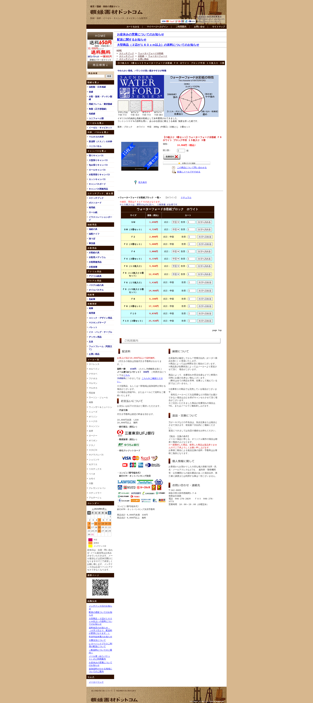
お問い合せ (199, 26)
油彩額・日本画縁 (97, 87)
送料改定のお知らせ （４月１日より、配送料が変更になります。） (100, 630)
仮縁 (91, 92)
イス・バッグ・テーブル (100, 332)
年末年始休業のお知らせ (100, 636)
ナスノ (92, 445)
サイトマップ (218, 26)
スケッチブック (96, 198)
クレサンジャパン (97, 488)
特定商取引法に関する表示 (126, 691)
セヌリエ (93, 464)
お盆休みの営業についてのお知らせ (140, 34)
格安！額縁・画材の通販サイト (105, 6)
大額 (91, 483)
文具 (91, 341)
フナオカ (93, 378)
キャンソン (94, 426)
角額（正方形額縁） (98, 109)
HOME (119, 50)
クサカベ (93, 374)
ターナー (93, 435)
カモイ (92, 478)
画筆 (91, 308)
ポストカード (95, 202)
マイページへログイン (157, 26)
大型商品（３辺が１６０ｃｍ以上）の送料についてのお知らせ (100, 621)
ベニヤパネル (95, 146)
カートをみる (133, 26)
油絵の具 (93, 229)
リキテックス (95, 469)
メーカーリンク (96, 682)
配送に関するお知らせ (131, 39)
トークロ (93, 421)
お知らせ (92, 601)
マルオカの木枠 (96, 137)
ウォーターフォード (157, 56)
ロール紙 (93, 212)
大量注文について (97, 640)
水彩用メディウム (97, 257)
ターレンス (94, 364)
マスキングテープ (97, 322)
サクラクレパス (96, 454)
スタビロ (93, 450)
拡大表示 (142, 182)
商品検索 (93, 73)
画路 (91, 402)
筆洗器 (92, 243)
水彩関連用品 (95, 262)
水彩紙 (141, 56)
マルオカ (93, 388)
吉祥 (91, 431)
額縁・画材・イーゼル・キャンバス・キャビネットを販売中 (119, 18)
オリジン (93, 416)
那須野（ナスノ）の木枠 (100, 141)
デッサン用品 (95, 337)
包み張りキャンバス (98, 165)
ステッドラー (95, 493)
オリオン (93, 440)
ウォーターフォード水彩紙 (150, 53)
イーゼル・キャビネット (100, 127)
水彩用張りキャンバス (99, 174)
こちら (126, 375)
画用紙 (92, 207)
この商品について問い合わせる (192, 167)
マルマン (93, 383)
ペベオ (92, 474)
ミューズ (93, 412)
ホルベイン (94, 369)
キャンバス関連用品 (98, 189)
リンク (91, 677)
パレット (93, 327)
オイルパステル (96, 290)
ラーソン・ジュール (98, 397)
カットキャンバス (97, 179)
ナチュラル (186, 197)
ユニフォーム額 (96, 118)
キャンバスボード (97, 184)
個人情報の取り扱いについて (101, 691)
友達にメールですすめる (188, 172)
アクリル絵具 (95, 276)
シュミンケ (94, 459)
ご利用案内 (181, 26)
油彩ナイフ (94, 234)
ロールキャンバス (97, 170)
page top (217, 330)
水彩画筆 (93, 267)
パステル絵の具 (96, 285)
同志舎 (92, 393)
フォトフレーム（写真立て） (100, 347)
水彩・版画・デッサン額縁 (100, 97)
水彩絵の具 (94, 252)
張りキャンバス (96, 155)
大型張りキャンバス (98, 160)
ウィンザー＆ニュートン (100, 407)
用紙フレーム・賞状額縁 (100, 104)
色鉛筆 (92, 299)
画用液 (92, 313)
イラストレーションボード (100, 218)
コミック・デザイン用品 (100, 318)
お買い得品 (94, 354)
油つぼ (92, 238)
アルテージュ (95, 497)
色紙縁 (92, 113)
